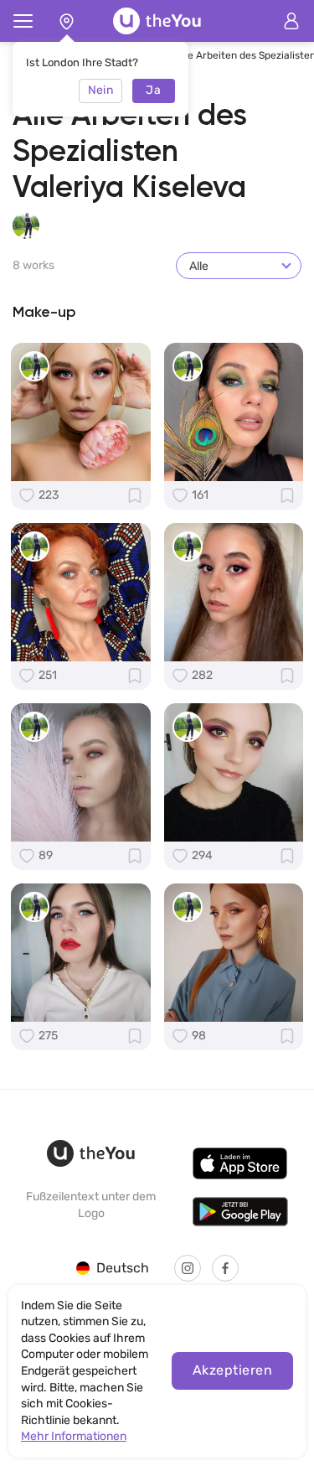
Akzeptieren (232, 1370)
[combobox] (238, 265)
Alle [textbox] (198, 266)
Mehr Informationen (73, 1436)
